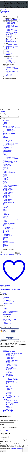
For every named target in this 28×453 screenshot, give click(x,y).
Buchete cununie (7, 146)
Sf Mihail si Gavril (8, 228)
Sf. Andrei (9, 39)
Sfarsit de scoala (7, 235)
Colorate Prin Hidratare (12, 63)
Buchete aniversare (11, 44)
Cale (4, 160)
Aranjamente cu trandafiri (13, 127)
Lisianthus (9, 58)
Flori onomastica (10, 130)
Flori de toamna (10, 28)
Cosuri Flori (6, 171)
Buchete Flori (6, 148)
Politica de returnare (8, 321)
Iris (4, 209)
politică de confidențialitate (18, 448)
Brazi (4, 136)
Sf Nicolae (6, 230)
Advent (5, 123)
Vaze (7, 72)
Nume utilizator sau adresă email (9, 420)
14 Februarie (6, 120)
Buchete (5, 43)
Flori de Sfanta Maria (12, 26)
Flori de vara (9, 29)
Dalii (4, 181)
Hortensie (5, 207)
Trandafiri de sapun (11, 67)
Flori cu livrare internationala (14, 19)
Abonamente (6, 122)
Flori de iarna (10, 25)
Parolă (2, 424)
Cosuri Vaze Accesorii (9, 172)
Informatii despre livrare (9, 319)
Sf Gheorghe (6, 227)
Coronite (5, 167)
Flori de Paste (7, 196)
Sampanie (9, 75)
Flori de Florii (6, 193)
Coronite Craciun (8, 168)
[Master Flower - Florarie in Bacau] (4, 11)
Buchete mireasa (7, 150)
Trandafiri (5, 241)
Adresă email (4, 437)
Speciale (5, 237)
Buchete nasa (7, 151)
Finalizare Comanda (8, 301)
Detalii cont (6, 297)
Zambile (5, 245)
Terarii (5, 238)
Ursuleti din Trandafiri (12, 68)
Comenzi (5, 299)
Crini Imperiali (7, 177)
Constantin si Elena (8, 164)
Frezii (4, 203)
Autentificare (13, 427)
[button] (2, 111)
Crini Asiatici (6, 175)
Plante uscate (10, 70)
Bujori (4, 153)
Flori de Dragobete (11, 23)
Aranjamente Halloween (9, 132)
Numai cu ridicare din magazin (11, 219)
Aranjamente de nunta (9, 125)
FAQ (4, 322)
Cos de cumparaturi (8, 300)
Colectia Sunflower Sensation (11, 161)
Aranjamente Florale (9, 18)
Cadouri (5, 65)
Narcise (5, 217)
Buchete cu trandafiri (12, 46)
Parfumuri (9, 74)
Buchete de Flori (7, 147)
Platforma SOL (7, 323)
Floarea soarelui (7, 184)
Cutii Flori (5, 179)
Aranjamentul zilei (8, 134)
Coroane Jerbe (7, 165)
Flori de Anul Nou (11, 21)
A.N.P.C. (5, 325)
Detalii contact (7, 314)
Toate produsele (8, 77)
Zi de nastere (9, 42)
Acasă (5, 16)
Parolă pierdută (7, 303)
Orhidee (8, 61)
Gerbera (5, 206)
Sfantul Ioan (9, 40)
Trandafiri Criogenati (9, 64)
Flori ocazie (9, 129)
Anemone (9, 53)
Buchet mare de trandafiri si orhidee (10, 289)
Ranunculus (6, 224)
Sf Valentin (9, 37)
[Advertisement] (14, 94)
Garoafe (5, 205)
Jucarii (5, 210)
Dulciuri (5, 182)
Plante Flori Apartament (12, 71)
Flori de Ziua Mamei (8, 202)
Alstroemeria (9, 54)
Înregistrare (3, 451)
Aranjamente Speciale (9, 78)
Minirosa (8, 60)
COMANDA (3, 293)
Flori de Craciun (10, 22)
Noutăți (5, 310)
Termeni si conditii (8, 312)
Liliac (7, 57)
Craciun (5, 174)
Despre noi (6, 308)
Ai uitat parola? (4, 430)
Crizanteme (6, 178)
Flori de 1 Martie (7, 186)
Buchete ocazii (10, 47)
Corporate (6, 170)
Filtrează (17, 252)
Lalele (8, 56)
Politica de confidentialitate (10, 311)
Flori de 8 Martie (7, 188)
